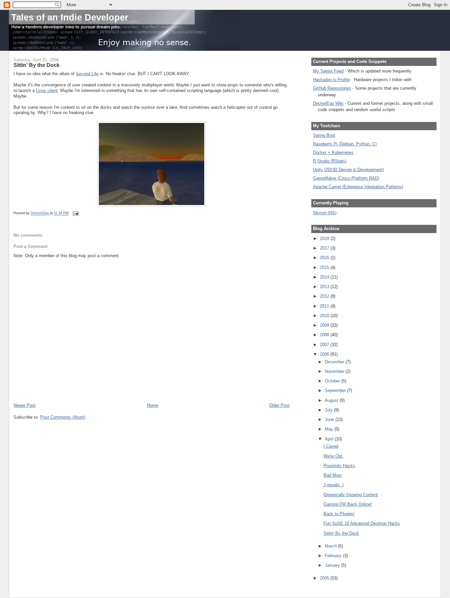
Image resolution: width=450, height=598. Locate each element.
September (336, 390)
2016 (325, 257)
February (334, 555)
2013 (325, 286)
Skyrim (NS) (324, 212)
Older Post (279, 405)
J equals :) (333, 484)
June (330, 419)
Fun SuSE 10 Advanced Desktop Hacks (361, 523)
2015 (325, 267)
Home (152, 405)
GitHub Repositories (332, 88)
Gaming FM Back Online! (347, 504)
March (331, 546)
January (333, 565)
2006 (325, 354)
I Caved (330, 446)
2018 (325, 238)
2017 (325, 248)
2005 (325, 578)
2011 (325, 306)
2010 (325, 315)
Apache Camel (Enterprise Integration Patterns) (358, 186)
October (333, 380)
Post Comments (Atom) (62, 417)
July (329, 409)
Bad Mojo (332, 475)
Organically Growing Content (350, 494)
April (330, 438)
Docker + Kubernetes (333, 152)
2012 (325, 296)
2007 (325, 344)
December (335, 361)
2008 (325, 334)
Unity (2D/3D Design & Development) (348, 169)
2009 (325, 325)
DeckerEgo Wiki (328, 103)
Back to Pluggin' (338, 513)
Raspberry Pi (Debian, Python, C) (345, 143)
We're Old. (333, 456)
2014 (325, 277)
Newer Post (25, 405)
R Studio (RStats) (330, 161)
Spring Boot (324, 135)
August (332, 400)
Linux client (47, 90)
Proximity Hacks (339, 465)
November (335, 371)
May (329, 429)
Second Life (87, 73)
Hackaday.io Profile (331, 79)
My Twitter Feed (328, 71)
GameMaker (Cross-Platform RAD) (346, 178)
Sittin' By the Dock (341, 533)
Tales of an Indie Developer (69, 17)
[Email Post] (75, 213)
